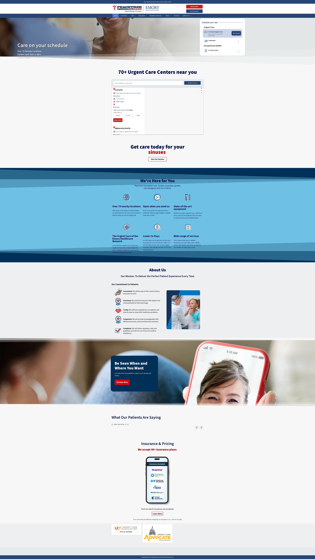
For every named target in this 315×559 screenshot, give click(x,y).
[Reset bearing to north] (201, 93)
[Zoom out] (201, 90)
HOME (115, 15)
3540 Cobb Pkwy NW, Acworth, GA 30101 (128, 93)
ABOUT (168, 15)
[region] (173, 114)
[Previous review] (197, 427)
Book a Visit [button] (194, 6)
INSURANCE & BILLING (155, 15)
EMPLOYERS (141, 15)
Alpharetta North (122, 128)
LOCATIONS (124, 15)
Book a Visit (117, 120)
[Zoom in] (201, 88)
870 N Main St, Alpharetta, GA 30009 (127, 132)
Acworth (119, 90)
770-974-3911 (120, 99)
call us (170, 519)
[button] (214, 41)
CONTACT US (186, 15)
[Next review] (201, 427)
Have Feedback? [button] (194, 11)
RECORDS (176, 15)
